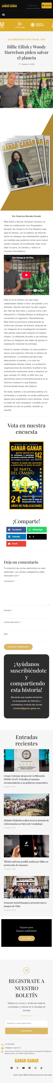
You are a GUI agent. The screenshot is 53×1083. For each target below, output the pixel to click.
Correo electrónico (12, 622)
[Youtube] (23, 1067)
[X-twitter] (17, 1067)
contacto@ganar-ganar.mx (26, 708)
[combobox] (33, 5)
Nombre (8, 610)
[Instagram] (35, 1067)
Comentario (9, 581)
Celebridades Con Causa (23, 39)
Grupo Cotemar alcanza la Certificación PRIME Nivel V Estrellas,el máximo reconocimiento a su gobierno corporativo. (26, 779)
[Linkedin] (29, 1067)
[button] (3, 14)
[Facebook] (11, 1067)
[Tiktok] (41, 1067)
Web (6, 634)
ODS (43, 39)
